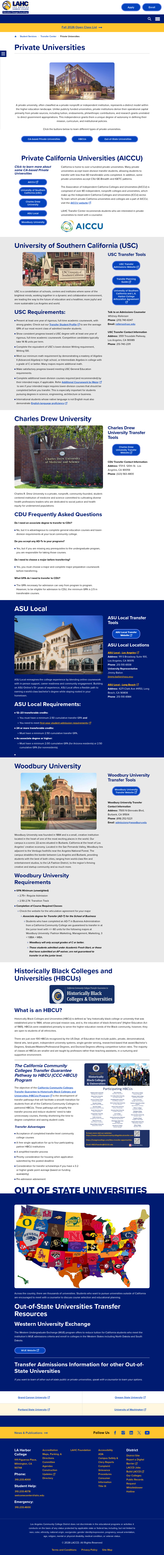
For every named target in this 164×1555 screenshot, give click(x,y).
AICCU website (79, 203)
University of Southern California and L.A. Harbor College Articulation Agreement (126, 295)
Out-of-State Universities (117, 139)
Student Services (28, 36)
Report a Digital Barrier (135, 1461)
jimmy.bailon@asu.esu (120, 677)
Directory (47, 1478)
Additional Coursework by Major (80, 382)
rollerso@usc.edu (125, 324)
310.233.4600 (23, 1507)
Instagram (123, 1432)
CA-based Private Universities (44, 139)
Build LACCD (133, 1471)
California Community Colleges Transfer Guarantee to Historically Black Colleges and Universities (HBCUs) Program (45, 1092)
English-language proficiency (47, 403)
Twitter (139, 1432)
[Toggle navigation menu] (3, 54)
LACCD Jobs (133, 1467)
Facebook (115, 1432)
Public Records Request (135, 1481)
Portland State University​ (32, 1409)
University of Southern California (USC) (33, 191)
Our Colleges (133, 1475)
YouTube (147, 1432)
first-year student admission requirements (64, 723)
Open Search (150, 18)
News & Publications (28, 1432)
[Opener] (161, 1435)
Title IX (102, 1486)
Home (15, 36)
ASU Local (33, 213)
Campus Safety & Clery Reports (108, 1460)
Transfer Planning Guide (126, 280)
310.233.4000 (23, 1479)
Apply (131, 7)
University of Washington (128, 1409)
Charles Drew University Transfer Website (126, 449)
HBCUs (82, 139)
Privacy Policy (89, 1550)
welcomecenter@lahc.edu (29, 1495)
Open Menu (158, 18)
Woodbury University (33, 222)
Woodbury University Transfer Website (126, 791)
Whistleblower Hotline (134, 1489)
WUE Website (28, 1350)
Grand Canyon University (32, 1397)
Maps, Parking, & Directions (52, 1456)
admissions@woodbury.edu (131, 822)
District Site (133, 1455)
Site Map (107, 1550)
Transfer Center (48, 36)
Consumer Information (104, 1480)
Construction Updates (49, 1472)
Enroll (152, 7)
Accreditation (50, 1450)
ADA (100, 1454)
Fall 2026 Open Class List (79, 27)
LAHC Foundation (80, 1450)
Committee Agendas (48, 1464)
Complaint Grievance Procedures (105, 1470)
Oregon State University (129, 1397)
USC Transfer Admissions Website (125, 265)
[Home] (37, 7)
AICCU (31, 182)
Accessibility (105, 1450)
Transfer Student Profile (63, 324)
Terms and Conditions (64, 1550)
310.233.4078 (23, 1491)
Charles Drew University (33, 203)
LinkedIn (131, 1432)
